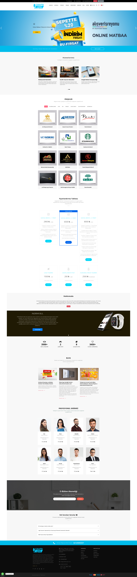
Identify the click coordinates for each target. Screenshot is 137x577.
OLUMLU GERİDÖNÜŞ (92, 346)
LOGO (59, 106)
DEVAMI (68, 306)
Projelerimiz (95, 552)
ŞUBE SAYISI (60, 346)
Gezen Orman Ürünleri (68, 127)
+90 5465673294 (63, 559)
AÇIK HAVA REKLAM (81, 106)
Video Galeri (95, 557)
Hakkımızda (83, 550)
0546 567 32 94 (63, 556)
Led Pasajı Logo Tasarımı (47, 187)
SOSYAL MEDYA (73, 106)
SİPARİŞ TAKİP (101, 1)
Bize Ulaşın (82, 558)
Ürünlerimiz (95, 550)
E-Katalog (82, 553)
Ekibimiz (82, 552)
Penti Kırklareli (88, 127)
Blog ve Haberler (96, 553)
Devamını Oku (41, 390)
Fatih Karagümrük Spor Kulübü (68, 187)
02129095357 (78, 543)
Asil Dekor (67, 167)
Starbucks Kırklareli (88, 147)
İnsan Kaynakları (83, 555)
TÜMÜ (46, 106)
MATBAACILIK (89, 106)
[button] (92, 5)
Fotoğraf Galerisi (96, 555)
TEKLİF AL (95, 1)
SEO (62, 106)
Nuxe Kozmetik (88, 187)
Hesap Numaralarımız (84, 557)
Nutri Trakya (68, 147)
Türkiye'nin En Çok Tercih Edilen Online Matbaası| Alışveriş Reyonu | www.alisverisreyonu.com (89, 384)
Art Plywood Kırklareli (47, 127)
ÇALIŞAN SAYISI (76, 346)
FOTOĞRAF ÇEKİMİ (52, 106)
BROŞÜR (67, 106)
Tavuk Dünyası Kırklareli (88, 167)
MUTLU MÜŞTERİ (44, 346)
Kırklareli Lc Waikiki (47, 147)
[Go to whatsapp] (2, 574)
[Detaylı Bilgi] (37, 328)
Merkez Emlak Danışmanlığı (47, 167)
